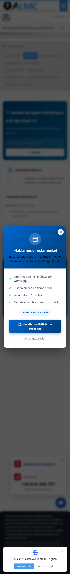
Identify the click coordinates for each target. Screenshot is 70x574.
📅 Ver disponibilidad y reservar (35, 326)
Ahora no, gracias (35, 338)
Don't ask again (46, 566)
